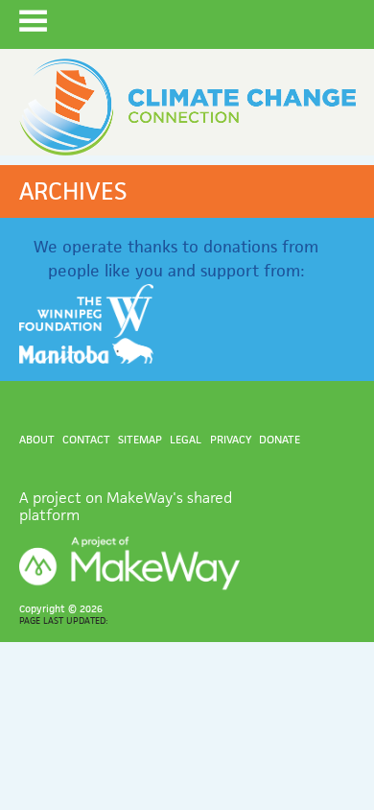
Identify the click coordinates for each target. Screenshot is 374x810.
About (37, 439)
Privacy (230, 439)
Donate (279, 439)
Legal (185, 439)
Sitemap (140, 439)
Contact (86, 439)
